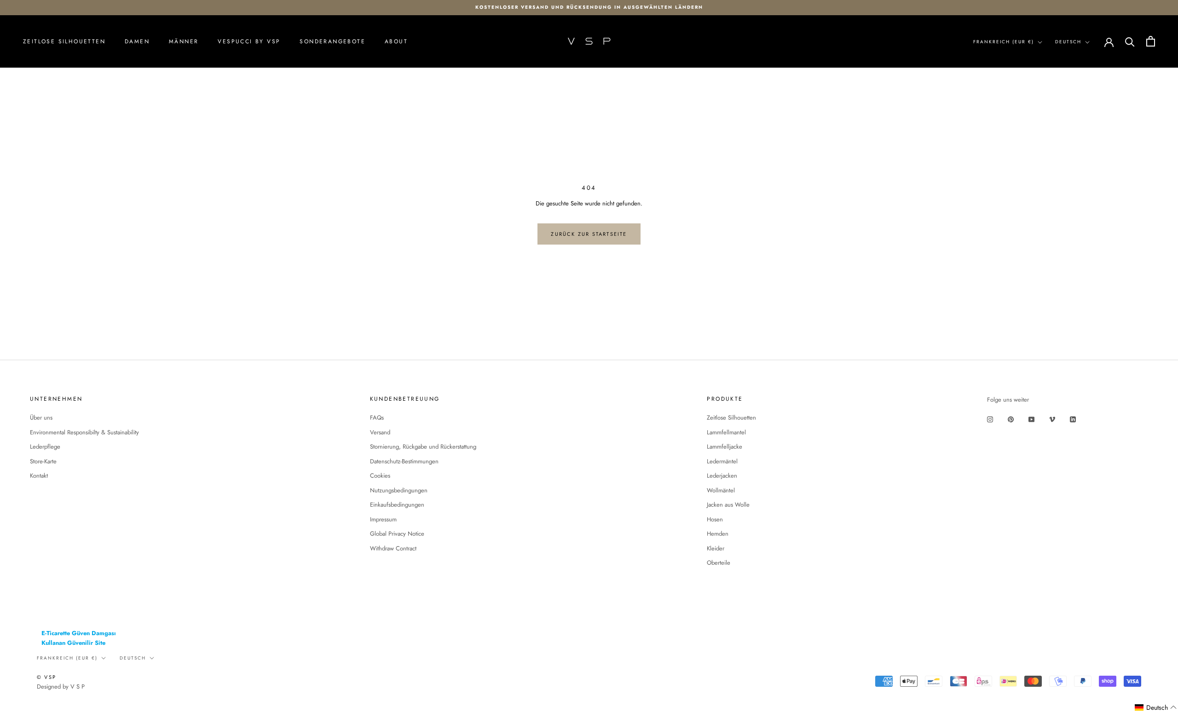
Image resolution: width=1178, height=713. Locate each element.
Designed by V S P (61, 686)
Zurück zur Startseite (589, 234)
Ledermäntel (722, 461)
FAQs (377, 417)
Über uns (41, 417)
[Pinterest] (1011, 419)
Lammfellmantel (726, 432)
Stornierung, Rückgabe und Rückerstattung (423, 446)
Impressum (383, 519)
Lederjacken (722, 475)
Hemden (717, 533)
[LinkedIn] (1073, 419)
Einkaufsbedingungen (397, 504)
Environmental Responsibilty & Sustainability (84, 432)
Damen (137, 41)
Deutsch (1068, 41)
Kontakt (39, 475)
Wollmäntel (721, 490)
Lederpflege (45, 446)
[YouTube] (1031, 419)
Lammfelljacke (724, 446)
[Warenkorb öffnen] (1150, 41)
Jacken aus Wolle (728, 504)
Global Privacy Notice (397, 533)
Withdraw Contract (393, 548)
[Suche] (1130, 41)
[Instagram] (990, 419)
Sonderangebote (332, 41)
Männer (183, 41)
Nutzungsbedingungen (398, 490)
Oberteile (718, 562)
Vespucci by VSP (249, 41)
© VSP (46, 677)
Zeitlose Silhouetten (64, 41)
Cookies (380, 475)
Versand (380, 432)
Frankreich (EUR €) (1003, 41)
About (396, 41)
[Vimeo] (1052, 419)
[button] (1156, 707)
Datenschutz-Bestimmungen (404, 461)
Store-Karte (43, 461)
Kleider (715, 548)
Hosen (715, 519)
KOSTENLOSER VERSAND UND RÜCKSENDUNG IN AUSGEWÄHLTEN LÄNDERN (589, 7)
